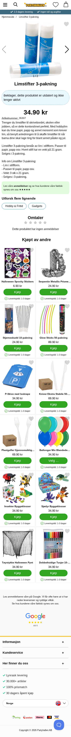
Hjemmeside (8, 17)
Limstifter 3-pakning (28, 17)
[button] (67, 49)
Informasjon (11, 642)
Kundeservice (13, 652)
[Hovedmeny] (5, 5)
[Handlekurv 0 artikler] (66, 4)
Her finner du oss (15, 663)
